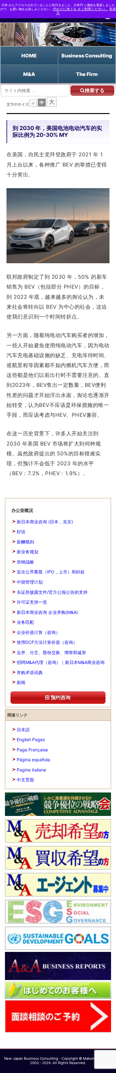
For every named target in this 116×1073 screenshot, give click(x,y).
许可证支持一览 (32, 602)
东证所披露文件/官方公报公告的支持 (52, 592)
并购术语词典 (30, 672)
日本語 (23, 729)
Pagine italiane (31, 769)
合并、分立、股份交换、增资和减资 (51, 652)
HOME (29, 56)
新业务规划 (27, 551)
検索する (95, 90)
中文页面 (25, 779)
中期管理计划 (30, 582)
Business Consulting (87, 56)
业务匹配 (25, 622)
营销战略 (25, 561)
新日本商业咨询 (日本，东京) (45, 521)
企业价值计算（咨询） (38, 632)
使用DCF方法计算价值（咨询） (47, 642)
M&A (29, 74)
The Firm (87, 74)
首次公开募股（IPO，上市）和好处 (51, 571)
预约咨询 (60, 697)
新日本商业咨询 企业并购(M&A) (47, 612)
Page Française (32, 749)
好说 (21, 531)
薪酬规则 (25, 541)
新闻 (21, 682)
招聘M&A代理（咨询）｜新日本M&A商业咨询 (61, 662)
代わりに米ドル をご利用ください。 (80, 9)
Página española (33, 759)
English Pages (31, 739)
